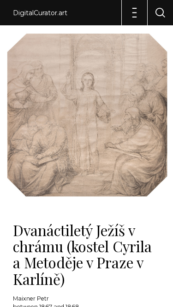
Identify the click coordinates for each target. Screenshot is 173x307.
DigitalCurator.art (40, 13)
